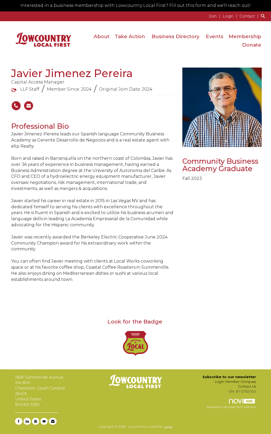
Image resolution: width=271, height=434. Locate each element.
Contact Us (247, 386)
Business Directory (175, 36)
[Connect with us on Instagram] (35, 421)
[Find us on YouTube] (44, 421)
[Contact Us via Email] (53, 421)
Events (214, 36)
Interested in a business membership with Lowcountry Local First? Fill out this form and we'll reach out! (135, 5)
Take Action (130, 36)
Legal (168, 426)
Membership (245, 36)
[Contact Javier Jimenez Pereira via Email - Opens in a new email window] (29, 106)
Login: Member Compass (235, 382)
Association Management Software (231, 407)
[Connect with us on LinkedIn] (27, 421)
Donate (251, 45)
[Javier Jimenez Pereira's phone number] (16, 106)
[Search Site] (264, 16)
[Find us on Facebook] (18, 421)
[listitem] (215, 16)
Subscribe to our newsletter (229, 377)
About (102, 36)
